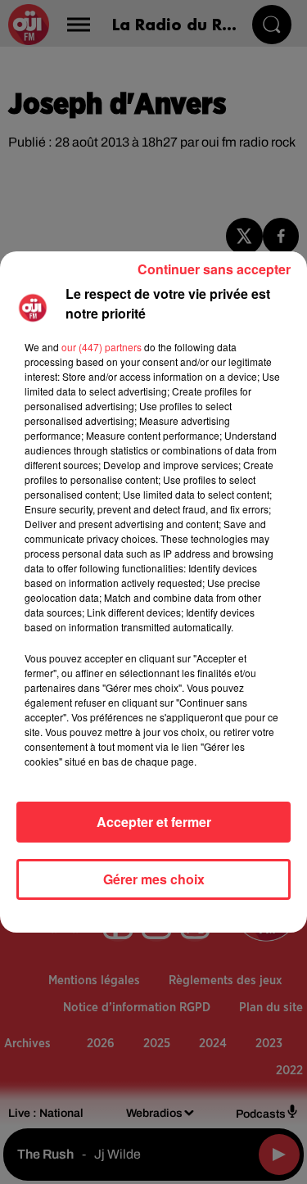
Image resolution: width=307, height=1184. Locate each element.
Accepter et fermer (154, 821)
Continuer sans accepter (214, 269)
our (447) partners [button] (101, 347)
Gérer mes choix (154, 879)
